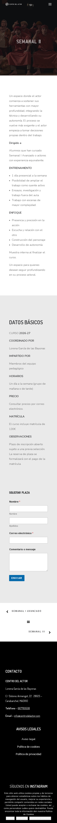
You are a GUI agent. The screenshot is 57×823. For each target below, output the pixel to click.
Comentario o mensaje (22, 549)
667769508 (24, 708)
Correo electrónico (21, 533)
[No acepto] (53, 806)
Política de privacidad (28, 754)
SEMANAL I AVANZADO (26, 611)
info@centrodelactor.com (27, 715)
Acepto (10, 818)
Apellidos (13, 526)
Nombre (13, 514)
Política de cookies (28, 746)
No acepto (22, 818)
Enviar (16, 578)
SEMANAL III (37, 631)
